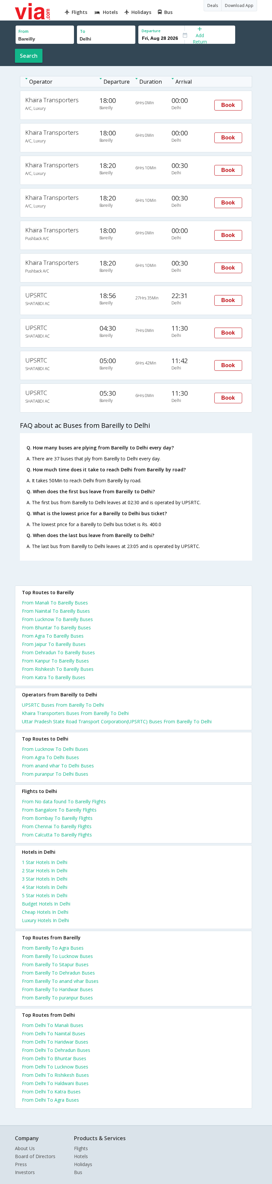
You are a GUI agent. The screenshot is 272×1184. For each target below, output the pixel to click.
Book (228, 105)
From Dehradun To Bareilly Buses (58, 652)
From (24, 31)
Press (21, 1164)
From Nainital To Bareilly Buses (56, 611)
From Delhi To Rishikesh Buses (55, 1075)
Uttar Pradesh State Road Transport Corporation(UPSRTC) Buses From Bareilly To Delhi (117, 721)
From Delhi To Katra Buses (51, 1091)
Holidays (83, 1164)
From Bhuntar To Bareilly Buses (56, 627)
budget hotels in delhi (46, 904)
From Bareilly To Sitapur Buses (55, 964)
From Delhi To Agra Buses (50, 1100)
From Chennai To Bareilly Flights (57, 826)
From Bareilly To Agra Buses (53, 948)
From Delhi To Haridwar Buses (55, 1042)
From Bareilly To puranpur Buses (57, 997)
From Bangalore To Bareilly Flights (59, 810)
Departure (151, 30)
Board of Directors (35, 1156)
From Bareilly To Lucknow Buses (57, 956)
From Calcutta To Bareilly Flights (57, 834)
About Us (25, 1148)
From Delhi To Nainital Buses (53, 1033)
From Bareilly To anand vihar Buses (60, 981)
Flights (81, 1148)
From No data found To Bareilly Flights (64, 801)
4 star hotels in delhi (44, 887)
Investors (25, 1172)
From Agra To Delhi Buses (50, 757)
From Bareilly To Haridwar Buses (57, 989)
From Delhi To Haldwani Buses (55, 1083)
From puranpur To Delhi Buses (55, 774)
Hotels (81, 1156)
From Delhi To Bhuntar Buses (54, 1058)
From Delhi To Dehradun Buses (56, 1050)
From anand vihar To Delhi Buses (58, 765)
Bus (78, 1172)
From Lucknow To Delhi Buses (55, 749)
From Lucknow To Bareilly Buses (57, 619)
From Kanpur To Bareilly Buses (55, 661)
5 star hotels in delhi (44, 895)
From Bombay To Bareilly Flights (57, 818)
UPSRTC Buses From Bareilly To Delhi (63, 705)
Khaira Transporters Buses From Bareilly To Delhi (75, 713)
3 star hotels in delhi (44, 879)
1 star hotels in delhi (44, 862)
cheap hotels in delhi (45, 912)
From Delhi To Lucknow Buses (55, 1067)
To (82, 31)
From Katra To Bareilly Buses (53, 677)
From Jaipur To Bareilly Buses (54, 644)
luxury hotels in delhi (45, 920)
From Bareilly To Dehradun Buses (58, 973)
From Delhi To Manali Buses (52, 1025)
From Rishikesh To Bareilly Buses (58, 669)
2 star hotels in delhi (44, 870)
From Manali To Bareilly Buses (55, 602)
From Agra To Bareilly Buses (53, 636)
